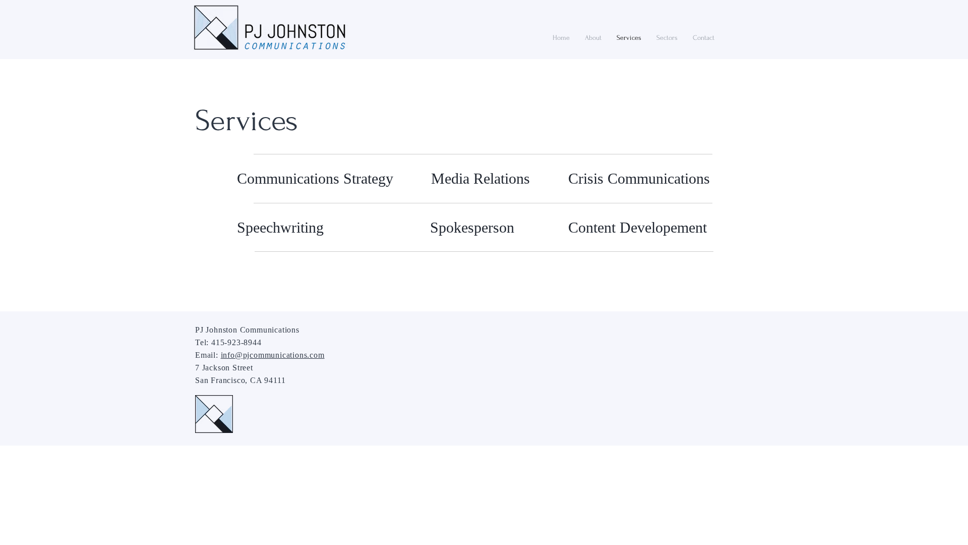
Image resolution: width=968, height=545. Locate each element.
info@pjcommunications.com (273, 355)
